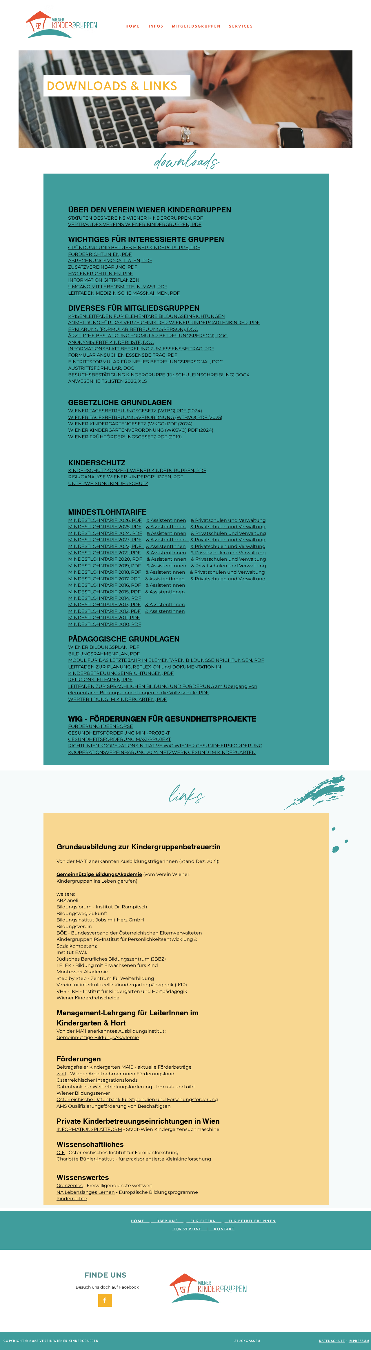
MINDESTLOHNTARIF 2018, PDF (104, 572)
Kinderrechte (72, 1198)
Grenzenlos (70, 1185)
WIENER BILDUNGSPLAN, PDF (103, 647)
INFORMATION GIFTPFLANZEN (103, 280)
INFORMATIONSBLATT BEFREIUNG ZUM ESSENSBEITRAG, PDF (141, 348)
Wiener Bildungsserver (83, 1093)
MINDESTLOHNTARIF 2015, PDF (104, 592)
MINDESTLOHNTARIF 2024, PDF (105, 533)
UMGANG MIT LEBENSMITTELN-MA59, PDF (117, 286)
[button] (155, 26)
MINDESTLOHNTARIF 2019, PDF (104, 566)
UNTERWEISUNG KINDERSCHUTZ (108, 483)
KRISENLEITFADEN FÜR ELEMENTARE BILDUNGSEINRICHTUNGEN (146, 316)
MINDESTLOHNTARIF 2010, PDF (104, 624)
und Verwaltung (246, 539)
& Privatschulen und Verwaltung (228, 533)
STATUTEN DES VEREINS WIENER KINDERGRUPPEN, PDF (135, 218)
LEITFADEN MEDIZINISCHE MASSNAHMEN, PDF (124, 293)
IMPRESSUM (359, 1341)
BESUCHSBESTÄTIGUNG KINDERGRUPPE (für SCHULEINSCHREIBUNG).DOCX (159, 375)
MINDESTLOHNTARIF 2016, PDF (104, 585)
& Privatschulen (209, 539)
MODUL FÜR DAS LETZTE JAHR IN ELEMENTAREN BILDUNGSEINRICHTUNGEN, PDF (166, 660)
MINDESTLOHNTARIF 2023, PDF (104, 539)
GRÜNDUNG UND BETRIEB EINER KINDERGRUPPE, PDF (134, 247)
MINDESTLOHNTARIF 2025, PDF (104, 526)
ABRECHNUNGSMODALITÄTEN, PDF (110, 260)
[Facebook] (104, 1300)
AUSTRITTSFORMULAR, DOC (101, 368)
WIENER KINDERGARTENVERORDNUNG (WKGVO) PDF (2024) (140, 430)
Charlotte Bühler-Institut (85, 1159)
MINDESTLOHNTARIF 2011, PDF (104, 617)
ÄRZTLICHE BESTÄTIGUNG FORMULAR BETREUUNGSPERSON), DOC (148, 335)
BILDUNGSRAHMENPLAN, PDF (104, 654)
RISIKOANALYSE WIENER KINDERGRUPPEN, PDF (125, 477)
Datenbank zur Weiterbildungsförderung (104, 1087)
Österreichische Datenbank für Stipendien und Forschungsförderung (137, 1099)
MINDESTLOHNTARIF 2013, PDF (104, 604)
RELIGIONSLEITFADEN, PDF (100, 679)
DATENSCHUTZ (332, 1341)
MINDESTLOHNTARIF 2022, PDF (106, 546)
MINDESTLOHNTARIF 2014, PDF (104, 598)
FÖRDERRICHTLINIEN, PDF (100, 254)
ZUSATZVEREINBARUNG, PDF (102, 267)
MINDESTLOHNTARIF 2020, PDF (105, 559)
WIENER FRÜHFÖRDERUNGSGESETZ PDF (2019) (125, 437)
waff (61, 1073)
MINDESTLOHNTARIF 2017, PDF (104, 579)
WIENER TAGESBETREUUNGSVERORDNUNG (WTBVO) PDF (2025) (145, 417)
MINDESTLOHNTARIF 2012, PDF (104, 611)
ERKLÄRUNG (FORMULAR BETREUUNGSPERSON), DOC (133, 329)
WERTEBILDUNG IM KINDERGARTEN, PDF (117, 699)
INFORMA (68, 1129)
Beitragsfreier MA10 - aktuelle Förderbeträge (124, 1067)
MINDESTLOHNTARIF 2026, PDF (105, 520)
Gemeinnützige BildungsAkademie (99, 874)
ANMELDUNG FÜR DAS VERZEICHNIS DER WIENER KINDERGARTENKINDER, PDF (164, 322)
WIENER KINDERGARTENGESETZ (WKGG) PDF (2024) (130, 424)
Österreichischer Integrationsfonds (97, 1080)
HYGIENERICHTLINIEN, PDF (100, 273)
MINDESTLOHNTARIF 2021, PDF (104, 552)
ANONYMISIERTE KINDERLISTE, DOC (111, 342)
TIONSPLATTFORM (100, 1129)
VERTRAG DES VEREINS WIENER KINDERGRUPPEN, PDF (134, 224)
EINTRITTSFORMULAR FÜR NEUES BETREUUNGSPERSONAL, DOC (146, 362)
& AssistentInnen (166, 520)
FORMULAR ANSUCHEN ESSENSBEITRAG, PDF (122, 355)
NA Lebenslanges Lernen (86, 1192)
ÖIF (61, 1152)
